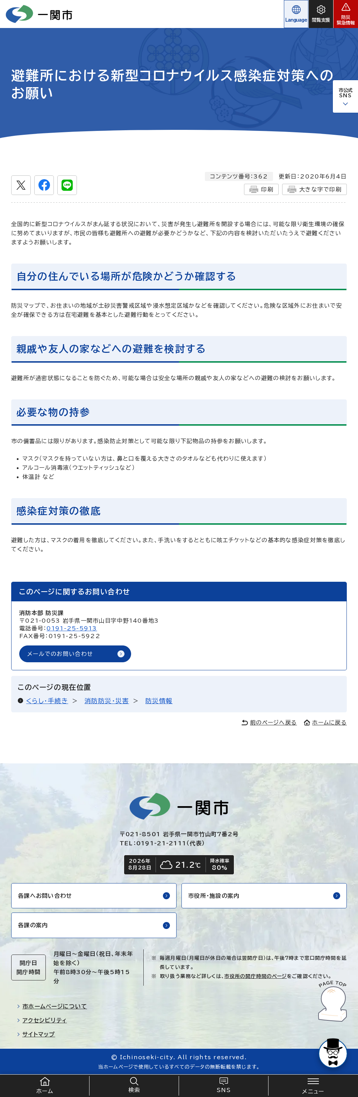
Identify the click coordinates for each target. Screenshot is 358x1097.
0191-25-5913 (71, 628)
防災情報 (159, 701)
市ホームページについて (54, 1006)
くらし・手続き (47, 701)
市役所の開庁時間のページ (255, 976)
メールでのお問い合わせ (60, 654)
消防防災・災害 (107, 701)
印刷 (267, 189)
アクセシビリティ (44, 1020)
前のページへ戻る (273, 722)
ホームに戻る (329, 722)
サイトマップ (38, 1034)
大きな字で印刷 (320, 189)
